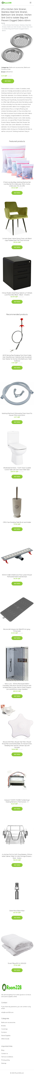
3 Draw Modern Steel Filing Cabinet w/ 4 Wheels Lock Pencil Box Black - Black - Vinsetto (17, 294)
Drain (8, 69)
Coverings (4, 1029)
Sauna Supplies (5, 1035)
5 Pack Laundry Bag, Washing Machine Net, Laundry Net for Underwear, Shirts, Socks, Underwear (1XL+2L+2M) (17, 184)
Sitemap (3, 1063)
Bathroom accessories (16, 67)
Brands (3, 1026)
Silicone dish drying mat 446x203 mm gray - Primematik (17, 630)
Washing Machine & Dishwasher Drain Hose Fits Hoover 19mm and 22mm (17, 414)
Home (3, 23)
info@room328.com (7, 1012)
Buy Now (8, 81)
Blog (2, 1050)
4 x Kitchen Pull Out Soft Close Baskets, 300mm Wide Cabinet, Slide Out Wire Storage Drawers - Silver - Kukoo (17, 856)
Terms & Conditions (7, 1057)
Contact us (4, 1053)
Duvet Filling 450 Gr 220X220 (17, 963)
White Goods (5, 1039)
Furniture (4, 1032)
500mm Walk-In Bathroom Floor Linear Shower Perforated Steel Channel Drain (17, 576)
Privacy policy (5, 1060)
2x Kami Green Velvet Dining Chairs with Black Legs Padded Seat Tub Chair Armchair (17, 239)
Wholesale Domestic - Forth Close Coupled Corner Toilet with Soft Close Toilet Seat (17, 469)
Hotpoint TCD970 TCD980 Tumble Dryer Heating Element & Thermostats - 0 (17, 801)
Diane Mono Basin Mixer (17, 911)
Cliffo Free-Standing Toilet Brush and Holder (17, 522)
